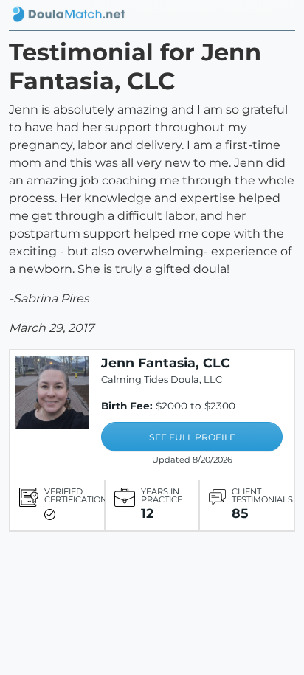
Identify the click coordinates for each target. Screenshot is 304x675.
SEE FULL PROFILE (192, 437)
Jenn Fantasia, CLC (165, 362)
